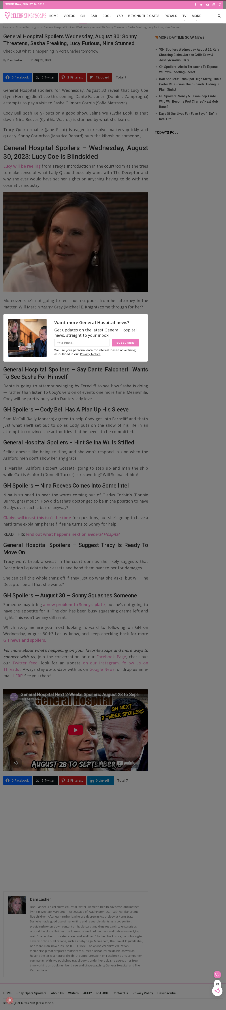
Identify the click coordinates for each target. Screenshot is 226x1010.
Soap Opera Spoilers (32, 993)
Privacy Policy (142, 993)
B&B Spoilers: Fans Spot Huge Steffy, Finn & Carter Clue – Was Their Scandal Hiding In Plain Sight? (190, 84)
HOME (53, 16)
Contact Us (120, 993)
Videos (69, 16)
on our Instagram (101, 663)
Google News (102, 669)
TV (184, 16)
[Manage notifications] (9, 1000)
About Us (57, 993)
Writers (73, 993)
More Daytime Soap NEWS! (182, 37)
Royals (171, 16)
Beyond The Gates (143, 16)
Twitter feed (25, 663)
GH (82, 16)
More (196, 16)
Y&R (120, 16)
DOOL (106, 16)
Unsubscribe (166, 993)
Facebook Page (111, 656)
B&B (93, 16)
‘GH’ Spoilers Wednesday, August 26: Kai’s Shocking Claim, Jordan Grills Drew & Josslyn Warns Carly (189, 55)
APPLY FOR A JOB (95, 993)
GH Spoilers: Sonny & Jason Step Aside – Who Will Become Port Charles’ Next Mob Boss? (188, 101)
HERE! (18, 675)
